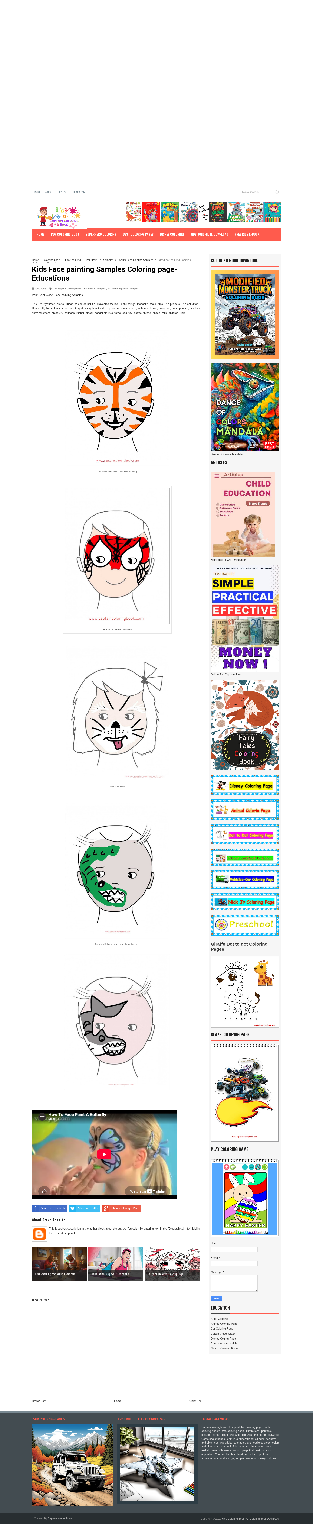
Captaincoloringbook (60, 1518)
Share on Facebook (53, 1208)
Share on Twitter (88, 1208)
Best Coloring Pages (138, 234)
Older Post (195, 1400)
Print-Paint (89, 288)
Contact (63, 191)
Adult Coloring (219, 1318)
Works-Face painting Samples (123, 288)
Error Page (79, 191)
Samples (101, 288)
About (49, 191)
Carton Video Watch (223, 1333)
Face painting (75, 288)
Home (37, 191)
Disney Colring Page (223, 1338)
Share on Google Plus (124, 1208)
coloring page (59, 288)
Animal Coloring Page (224, 1323)
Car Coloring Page (222, 1328)
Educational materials (224, 1343)
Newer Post (39, 1400)
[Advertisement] (128, 30)
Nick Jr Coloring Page (224, 1348)
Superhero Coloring (101, 234)
